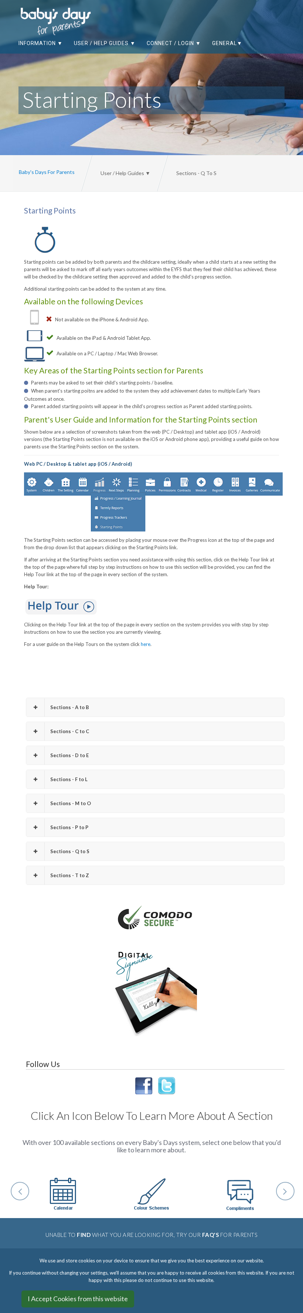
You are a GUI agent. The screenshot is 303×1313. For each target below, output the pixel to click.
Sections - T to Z (69, 875)
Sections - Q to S (69, 851)
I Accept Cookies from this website (78, 1299)
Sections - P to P (69, 827)
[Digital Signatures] (155, 993)
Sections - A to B (69, 707)
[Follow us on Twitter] (165, 1085)
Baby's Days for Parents (47, 172)
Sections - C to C (69, 731)
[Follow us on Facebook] (145, 1085)
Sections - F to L (69, 779)
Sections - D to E (69, 755)
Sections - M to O (70, 803)
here (145, 644)
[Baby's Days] (48, 21)
